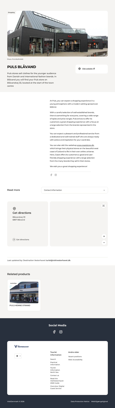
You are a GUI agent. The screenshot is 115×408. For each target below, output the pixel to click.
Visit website (87, 69)
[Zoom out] (104, 242)
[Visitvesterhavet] (21, 346)
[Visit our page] (54, 332)
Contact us (54, 375)
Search (53, 359)
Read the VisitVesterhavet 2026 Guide (57, 381)
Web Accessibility (75, 360)
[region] (79, 223)
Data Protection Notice (80, 401)
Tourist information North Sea (55, 370)
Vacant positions (75, 357)
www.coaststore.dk (85, 145)
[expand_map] (103, 205)
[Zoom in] (104, 236)
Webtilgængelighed (99, 401)
